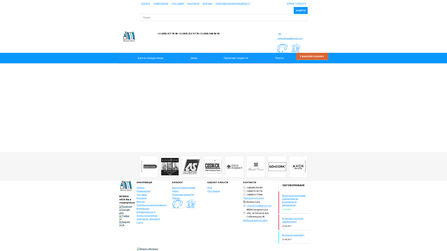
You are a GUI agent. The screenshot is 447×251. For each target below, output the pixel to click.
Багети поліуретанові (183, 187)
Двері (175, 191)
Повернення (160, 3)
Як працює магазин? (293, 235)
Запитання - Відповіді (148, 218)
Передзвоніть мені (253, 198)
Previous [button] (141, 166)
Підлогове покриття (183, 194)
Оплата (145, 3)
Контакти (193, 3)
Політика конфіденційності (233, 3)
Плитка (176, 198)
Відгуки (207, 3)
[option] (148, 166)
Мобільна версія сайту (255, 220)
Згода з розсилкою (147, 215)
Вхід (209, 187)
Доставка (178, 3)
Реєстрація (213, 191)
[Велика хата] (129, 36)
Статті (140, 222)
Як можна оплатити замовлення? (292, 220)
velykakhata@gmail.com (289, 38)
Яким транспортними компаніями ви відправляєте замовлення (294, 200)
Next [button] (305, 166)
